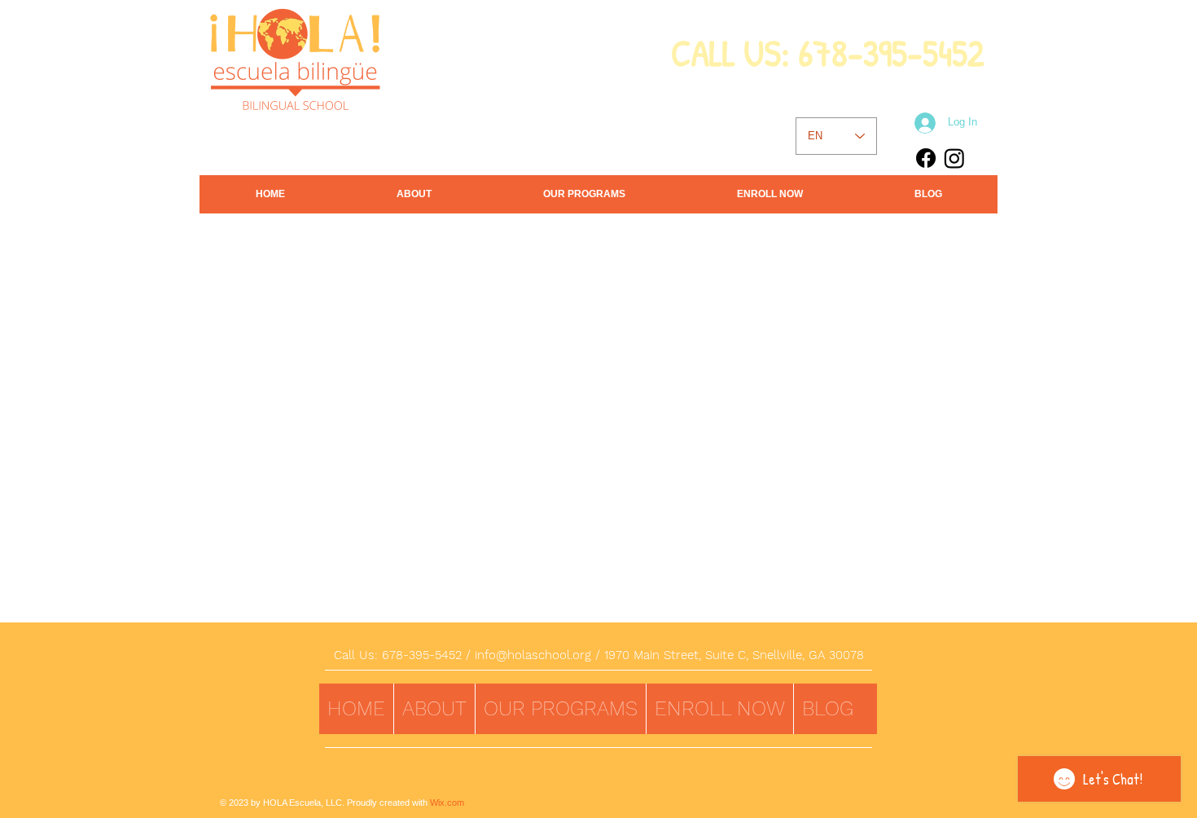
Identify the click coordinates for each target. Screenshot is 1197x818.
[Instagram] (954, 158)
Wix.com (447, 802)
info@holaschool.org (533, 655)
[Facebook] (926, 158)
